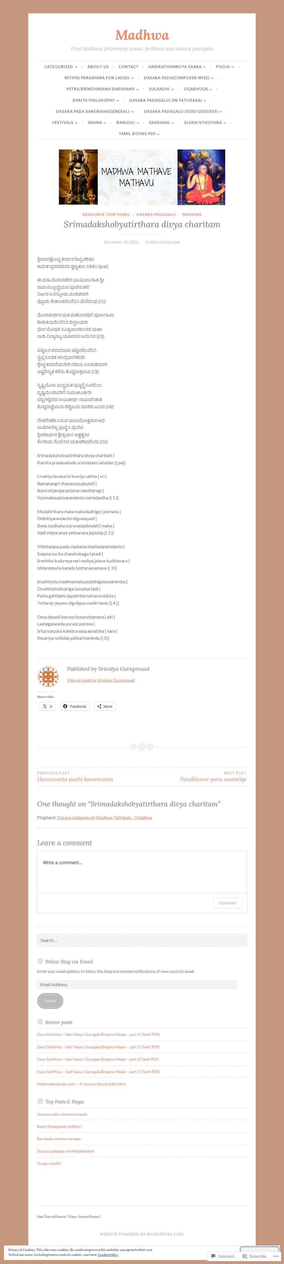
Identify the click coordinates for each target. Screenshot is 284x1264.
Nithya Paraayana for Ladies (97, 78)
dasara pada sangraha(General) (93, 111)
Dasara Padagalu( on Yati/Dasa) (165, 100)
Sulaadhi (159, 89)
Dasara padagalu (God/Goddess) (181, 111)
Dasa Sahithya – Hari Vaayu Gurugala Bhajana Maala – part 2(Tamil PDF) (98, 1059)
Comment (227, 903)
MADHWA (192, 214)
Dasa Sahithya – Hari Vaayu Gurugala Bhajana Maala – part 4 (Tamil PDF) (98, 1034)
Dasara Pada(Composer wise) (177, 78)
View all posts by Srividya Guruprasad (101, 680)
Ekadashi (159, 122)
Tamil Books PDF (137, 133)
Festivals (62, 122)
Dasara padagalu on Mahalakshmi (65, 1151)
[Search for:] (142, 940)
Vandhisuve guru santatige (213, 776)
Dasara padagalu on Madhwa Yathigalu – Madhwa (104, 817)
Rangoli (125, 122)
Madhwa (142, 34)
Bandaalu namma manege (59, 1138)
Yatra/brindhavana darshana (100, 89)
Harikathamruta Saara (175, 66)
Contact (129, 66)
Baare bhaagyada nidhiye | (59, 1126)
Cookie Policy (108, 1255)
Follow (50, 1000)
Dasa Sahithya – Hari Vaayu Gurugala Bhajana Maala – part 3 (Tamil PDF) (98, 1046)
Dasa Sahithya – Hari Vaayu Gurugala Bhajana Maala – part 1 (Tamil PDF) (98, 1071)
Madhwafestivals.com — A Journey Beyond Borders (81, 1083)
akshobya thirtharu (106, 214)
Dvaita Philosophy (94, 100)
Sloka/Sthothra (203, 122)
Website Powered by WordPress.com (141, 1234)
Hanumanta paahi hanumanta (75, 776)
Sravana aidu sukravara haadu (62, 1114)
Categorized (58, 66)
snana (95, 122)
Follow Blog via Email (69, 961)
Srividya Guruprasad (162, 242)
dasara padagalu (156, 214)
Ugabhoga (196, 89)
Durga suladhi (49, 1163)
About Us (98, 66)
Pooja (223, 66)
